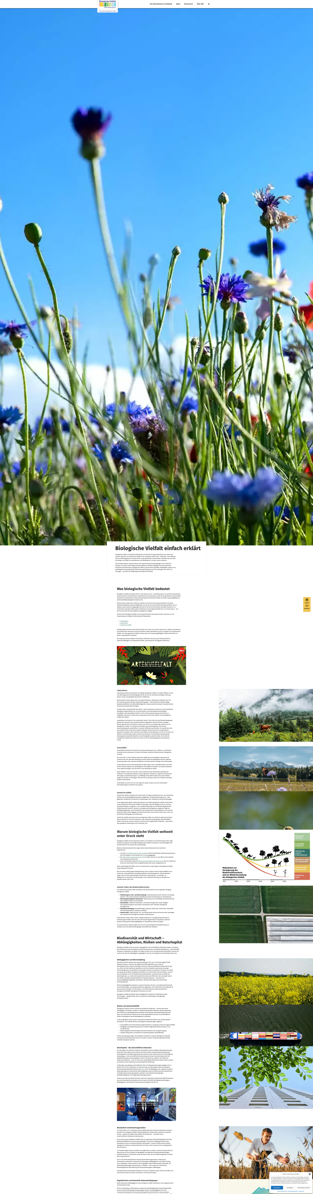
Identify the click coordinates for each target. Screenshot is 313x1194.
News (178, 4)
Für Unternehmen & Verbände (161, 4)
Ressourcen (188, 4)
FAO (118, 968)
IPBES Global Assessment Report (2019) (134, 857)
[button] (310, 1174)
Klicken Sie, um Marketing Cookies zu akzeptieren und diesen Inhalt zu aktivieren (151, 665)
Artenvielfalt (124, 623)
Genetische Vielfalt (125, 625)
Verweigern (290, 1187)
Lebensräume (124, 621)
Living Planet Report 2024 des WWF (136, 853)
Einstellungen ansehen (304, 1187)
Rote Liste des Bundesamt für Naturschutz (150, 861)
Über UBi (200, 4)
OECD (143, 1069)
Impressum (301, 1191)
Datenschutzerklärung (282, 1191)
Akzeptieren (277, 1187)
